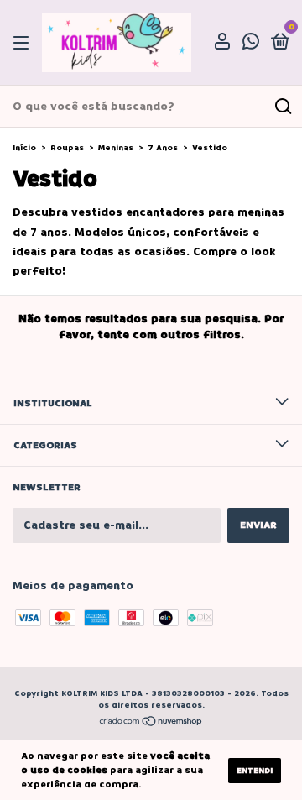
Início (24, 148)
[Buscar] (282, 107)
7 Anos (163, 148)
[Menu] (24, 43)
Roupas (67, 148)
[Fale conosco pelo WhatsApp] (251, 44)
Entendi (255, 770)
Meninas (115, 148)
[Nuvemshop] (151, 723)
